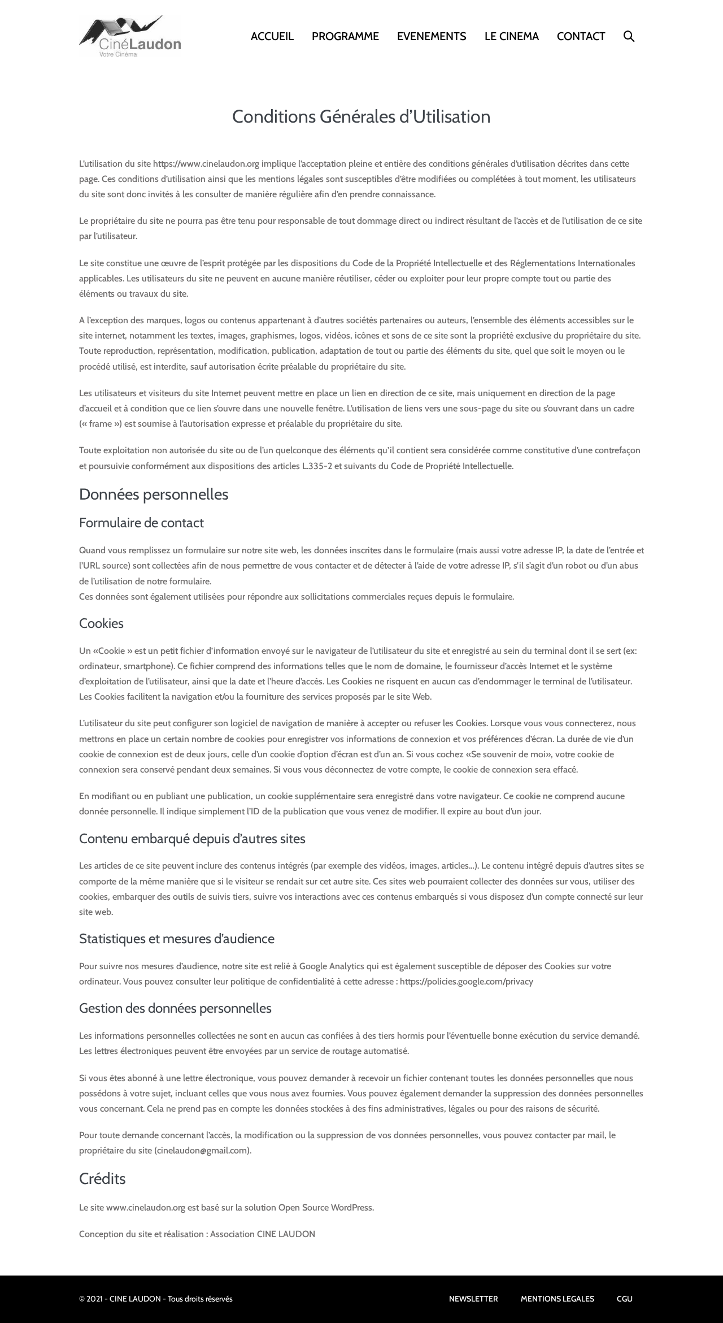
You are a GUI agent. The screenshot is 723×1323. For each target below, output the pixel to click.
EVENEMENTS (432, 36)
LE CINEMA (512, 36)
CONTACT (581, 36)
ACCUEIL (272, 36)
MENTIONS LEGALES (557, 1299)
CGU (625, 1299)
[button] (629, 36)
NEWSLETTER (473, 1299)
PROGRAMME (345, 36)
